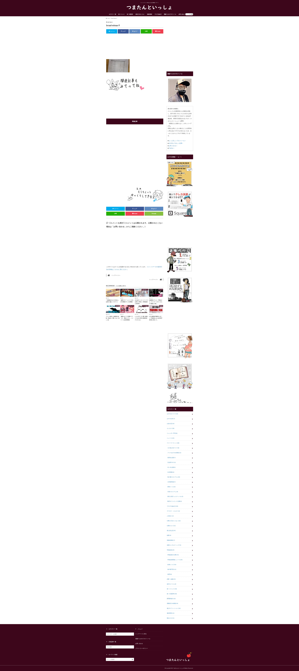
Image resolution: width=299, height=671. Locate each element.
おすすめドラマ (172, 413)
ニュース (170, 438)
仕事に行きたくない (140, 14)
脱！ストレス (121, 14)
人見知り (170, 516)
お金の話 (170, 423)
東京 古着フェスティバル (175, 496)
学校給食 (170, 550)
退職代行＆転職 (172, 603)
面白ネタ (170, 618)
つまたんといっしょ (178, 668)
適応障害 (170, 613)
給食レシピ (171, 564)
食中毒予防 (171, 569)
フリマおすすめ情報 (174, 452)
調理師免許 (171, 598)
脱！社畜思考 (130, 14)
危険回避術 (149, 14)
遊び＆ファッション (173, 608)
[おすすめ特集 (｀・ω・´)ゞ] (179, 185)
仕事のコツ (171, 525)
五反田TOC (171, 462)
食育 (169, 574)
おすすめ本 (171, 418)
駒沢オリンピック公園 (174, 501)
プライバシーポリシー (141, 648)
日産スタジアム (172, 491)
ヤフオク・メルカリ (173, 511)
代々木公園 (171, 467)
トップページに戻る (141, 633)
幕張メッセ (171, 486)
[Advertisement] (134, 47)
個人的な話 (171, 530)
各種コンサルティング (174, 545)
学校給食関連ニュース (174, 559)
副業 (169, 535)
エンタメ (170, 428)
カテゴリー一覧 (112, 14)
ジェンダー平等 (172, 433)
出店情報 (170, 472)
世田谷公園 (171, 457)
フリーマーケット (173, 443)
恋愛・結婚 (171, 579)
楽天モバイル (171, 584)
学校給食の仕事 (173, 554)
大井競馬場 (171, 482)
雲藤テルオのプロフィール (170, 14)
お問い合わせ (182, 14)
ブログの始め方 (158, 14)
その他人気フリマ (173, 448)
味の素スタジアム (173, 477)
